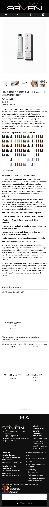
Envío (30, 461)
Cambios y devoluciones (33, 471)
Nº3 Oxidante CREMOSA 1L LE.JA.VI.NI (13, 323)
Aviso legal (32, 455)
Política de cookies (35, 475)
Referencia (6, 99)
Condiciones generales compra (37, 465)
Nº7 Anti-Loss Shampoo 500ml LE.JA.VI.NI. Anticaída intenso (36, 375)
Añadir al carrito (26, 503)
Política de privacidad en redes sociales (36, 479)
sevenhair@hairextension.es (17, 438)
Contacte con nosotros (37, 458)
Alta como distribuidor (37, 452)
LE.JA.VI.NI (13, 325)
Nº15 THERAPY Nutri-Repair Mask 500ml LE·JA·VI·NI (13, 375)
